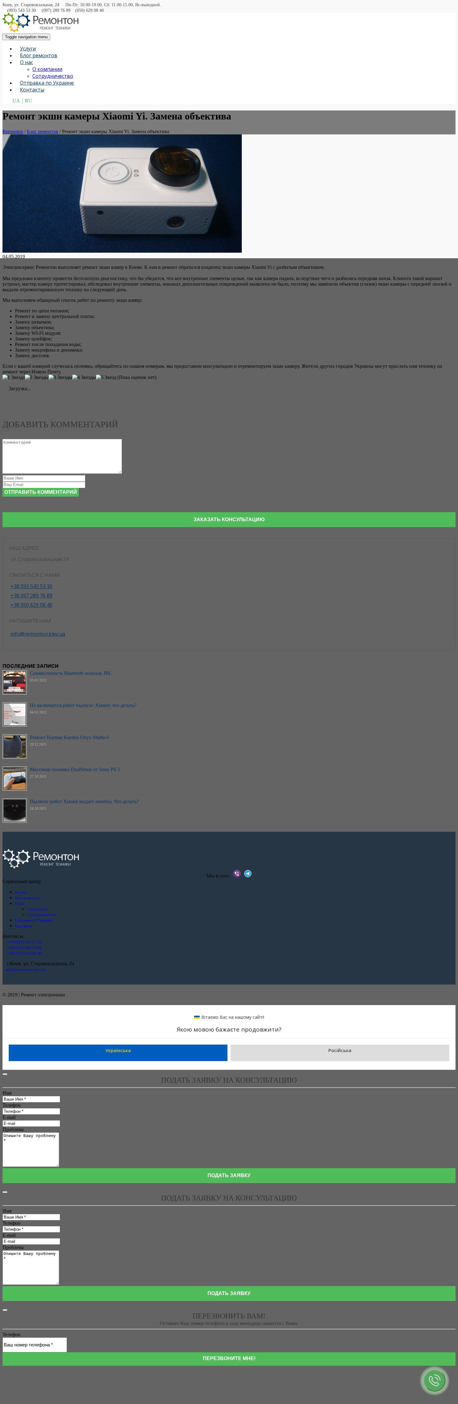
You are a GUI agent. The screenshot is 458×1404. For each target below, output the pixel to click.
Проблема (13, 1129)
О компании (47, 69)
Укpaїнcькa (118, 1050)
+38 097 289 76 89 (31, 595)
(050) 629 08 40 (89, 10)
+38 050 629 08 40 (31, 604)
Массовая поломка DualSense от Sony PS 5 (75, 769)
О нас (26, 62)
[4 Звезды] (84, 377)
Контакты (32, 89)
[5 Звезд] (106, 377)
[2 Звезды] (37, 377)
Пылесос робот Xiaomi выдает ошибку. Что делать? (84, 801)
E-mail (9, 1117)
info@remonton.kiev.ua (38, 633)
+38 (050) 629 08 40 (24, 953)
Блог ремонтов (38, 55)
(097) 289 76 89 (56, 10)
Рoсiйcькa (339, 1050)
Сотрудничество (52, 76)
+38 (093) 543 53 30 (24, 942)
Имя (7, 1093)
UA (16, 100)
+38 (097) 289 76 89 (24, 947)
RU (28, 100)
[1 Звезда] (13, 377)
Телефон (11, 1105)
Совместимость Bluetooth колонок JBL (71, 673)
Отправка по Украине (47, 82)
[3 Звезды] (60, 377)
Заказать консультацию (229, 519)
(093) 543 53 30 (21, 10)
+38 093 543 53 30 (31, 586)
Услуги (28, 48)
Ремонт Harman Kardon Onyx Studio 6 (69, 737)
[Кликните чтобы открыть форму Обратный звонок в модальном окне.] (435, 1381)
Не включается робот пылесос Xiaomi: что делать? (83, 705)
